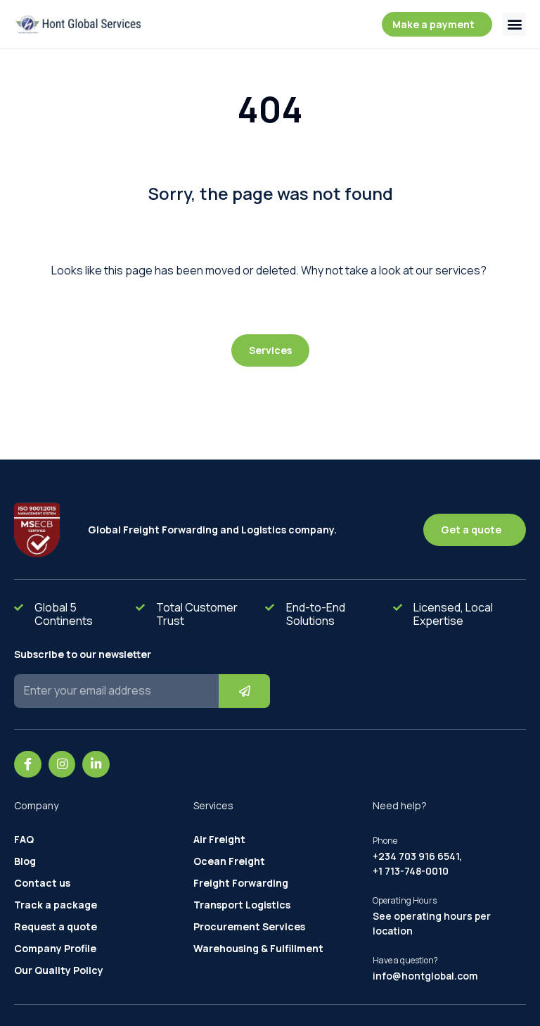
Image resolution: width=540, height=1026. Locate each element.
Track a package (55, 905)
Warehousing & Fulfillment (258, 948)
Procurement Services (249, 926)
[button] (514, 24)
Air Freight (219, 839)
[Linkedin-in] (96, 764)
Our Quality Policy (58, 970)
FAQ (24, 839)
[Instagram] (62, 764)
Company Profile (55, 948)
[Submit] (244, 690)
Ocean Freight (229, 861)
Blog (25, 861)
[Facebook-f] (27, 764)
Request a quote (55, 926)
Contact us (42, 883)
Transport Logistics (241, 905)
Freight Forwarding (240, 883)
